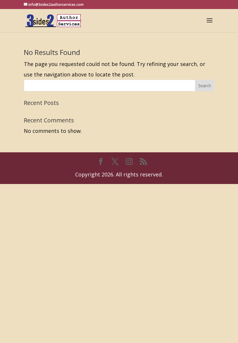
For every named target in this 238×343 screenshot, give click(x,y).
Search (204, 85)
